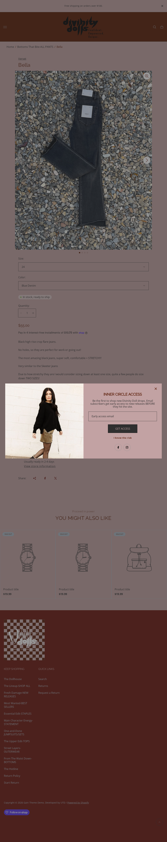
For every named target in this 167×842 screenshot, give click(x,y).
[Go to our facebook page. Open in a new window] (118, 447)
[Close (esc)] (155, 388)
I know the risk (123, 437)
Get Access (122, 428)
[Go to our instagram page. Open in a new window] (127, 447)
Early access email (103, 416)
